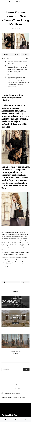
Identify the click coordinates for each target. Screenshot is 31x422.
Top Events (12, 351)
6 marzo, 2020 (13, 300)
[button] (12, 358)
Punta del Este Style (15, 2)
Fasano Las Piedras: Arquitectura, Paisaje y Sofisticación (14, 388)
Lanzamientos (15, 7)
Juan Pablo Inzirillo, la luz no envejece (10, 384)
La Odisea (15, 353)
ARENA (9, 7)
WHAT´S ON (20, 298)
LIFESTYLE (21, 7)
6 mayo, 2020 (13, 28)
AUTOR (18, 28)
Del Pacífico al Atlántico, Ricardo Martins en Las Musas (13, 397)
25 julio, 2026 (17, 356)
